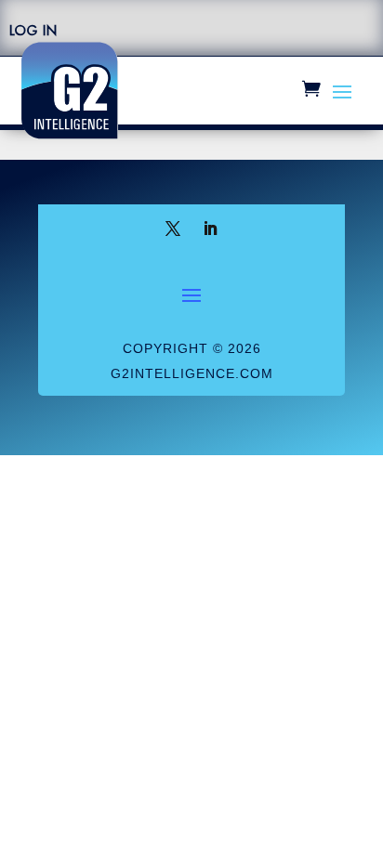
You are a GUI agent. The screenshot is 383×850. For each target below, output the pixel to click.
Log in (33, 30)
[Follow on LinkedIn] (210, 228)
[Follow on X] (173, 228)
